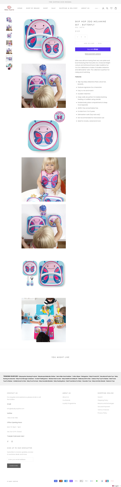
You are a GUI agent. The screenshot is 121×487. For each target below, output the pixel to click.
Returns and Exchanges (106, 403)
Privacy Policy (102, 413)
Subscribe (14, 466)
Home (20, 8)
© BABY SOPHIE (12, 481)
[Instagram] (12, 441)
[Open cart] (116, 8)
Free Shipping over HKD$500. (60, 2)
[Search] (107, 8)
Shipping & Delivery (68, 8)
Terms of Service (103, 410)
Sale (54, 8)
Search (100, 397)
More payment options (93, 54)
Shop (45, 8)
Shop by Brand (33, 8)
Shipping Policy (103, 400)
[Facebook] (8, 441)
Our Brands (66, 400)
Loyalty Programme (69, 403)
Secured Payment (104, 407)
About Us (85, 8)
